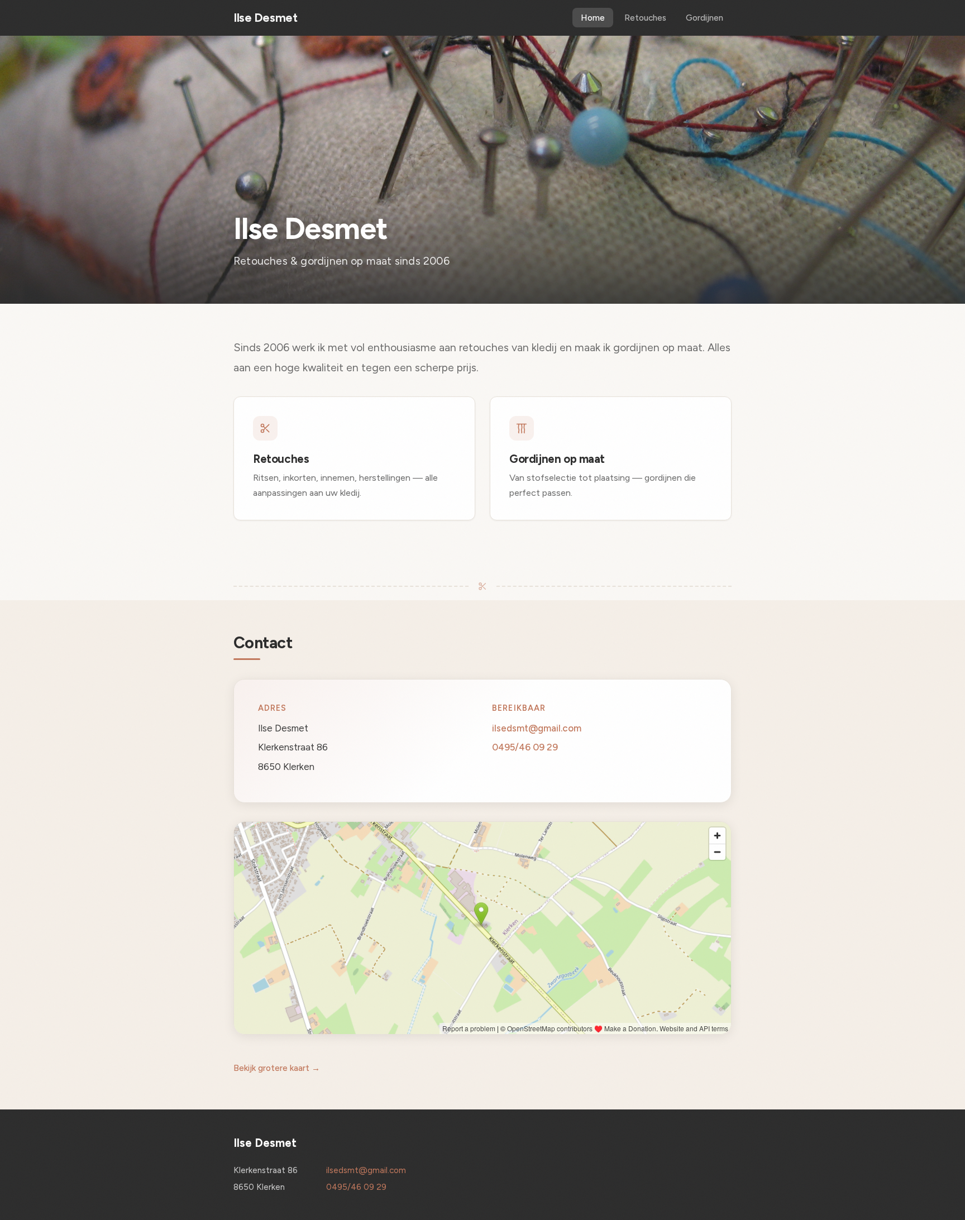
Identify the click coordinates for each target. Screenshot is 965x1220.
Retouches (645, 17)
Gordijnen (704, 17)
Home (593, 17)
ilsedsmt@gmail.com (536, 727)
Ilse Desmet (265, 18)
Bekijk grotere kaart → (276, 1068)
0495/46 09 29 (525, 747)
